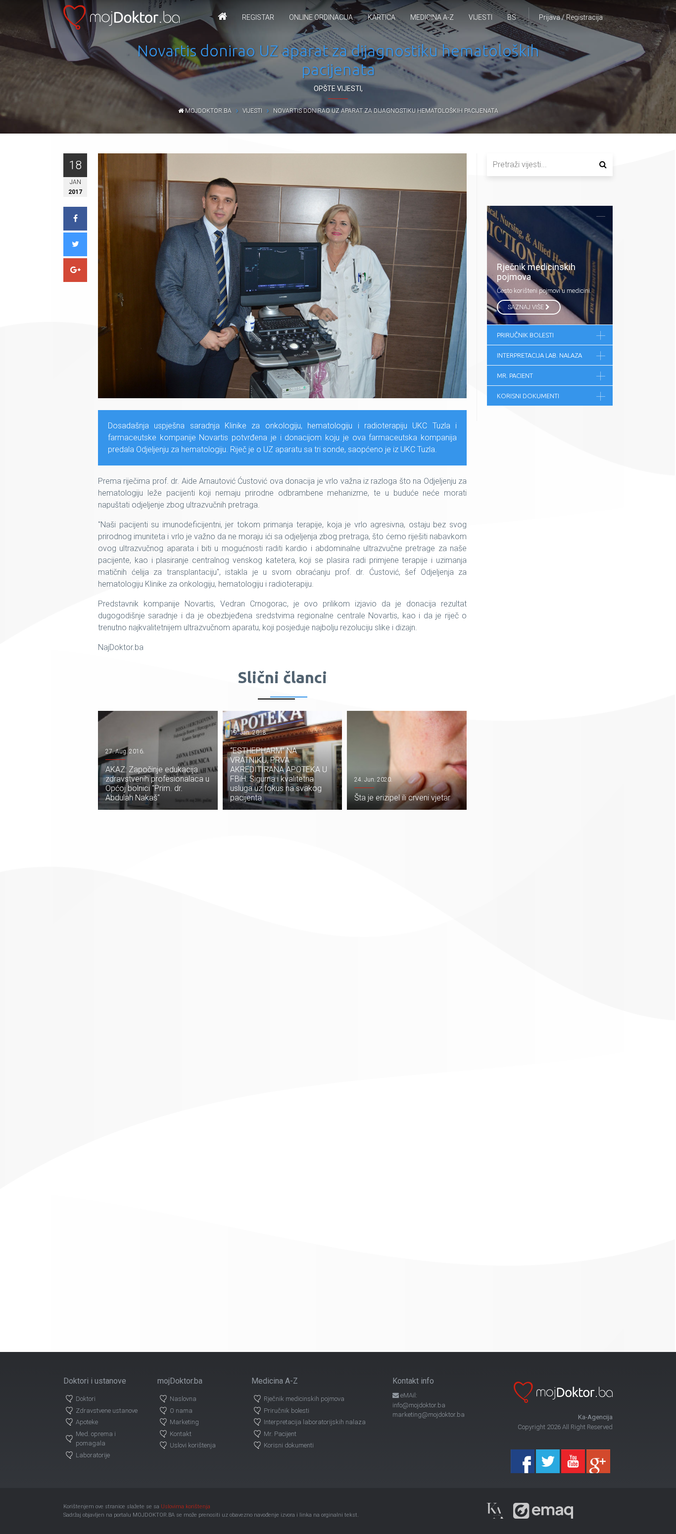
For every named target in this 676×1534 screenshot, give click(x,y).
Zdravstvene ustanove (107, 1410)
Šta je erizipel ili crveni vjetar (402, 797)
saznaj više (526, 307)
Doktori (86, 1398)
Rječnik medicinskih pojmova (304, 1398)
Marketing (184, 1422)
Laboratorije (93, 1455)
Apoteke (87, 1422)
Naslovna (183, 1398)
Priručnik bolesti (286, 1410)
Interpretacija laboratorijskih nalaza (315, 1422)
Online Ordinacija (321, 17)
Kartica (381, 17)
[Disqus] (282, 948)
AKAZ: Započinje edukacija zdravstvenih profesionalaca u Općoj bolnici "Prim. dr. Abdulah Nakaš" (157, 783)
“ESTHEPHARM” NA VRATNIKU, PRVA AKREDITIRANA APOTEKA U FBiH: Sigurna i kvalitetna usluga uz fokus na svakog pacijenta (278, 774)
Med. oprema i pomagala (96, 1438)
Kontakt (181, 1434)
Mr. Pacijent (280, 1434)
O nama (181, 1410)
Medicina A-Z (432, 17)
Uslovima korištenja (185, 1506)
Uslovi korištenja (193, 1445)
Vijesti (480, 17)
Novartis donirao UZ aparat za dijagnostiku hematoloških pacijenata (385, 110)
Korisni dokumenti (289, 1445)
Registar (258, 17)
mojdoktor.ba (208, 110)
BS (511, 17)
